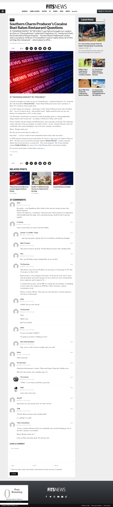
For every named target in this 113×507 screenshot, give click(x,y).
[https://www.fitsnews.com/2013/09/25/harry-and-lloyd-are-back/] (63, 178)
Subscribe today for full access (14, 499)
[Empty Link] (103, 19)
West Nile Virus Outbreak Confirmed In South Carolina (84, 92)
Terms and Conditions (96, 505)
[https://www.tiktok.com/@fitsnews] (66, 497)
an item (33, 101)
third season (54, 138)
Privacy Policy (107, 505)
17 (29, 43)
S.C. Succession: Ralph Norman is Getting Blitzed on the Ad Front (98, 92)
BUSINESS (24, 11)
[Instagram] (55, 497)
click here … (41, 148)
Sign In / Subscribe (105, 11)
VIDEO (61, 11)
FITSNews (14, 43)
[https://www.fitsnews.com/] (56, 7)
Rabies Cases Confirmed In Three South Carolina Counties (85, 72)
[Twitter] (51, 497)
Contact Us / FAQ (85, 505)
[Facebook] (48, 497)
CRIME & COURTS (34, 11)
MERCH (68, 11)
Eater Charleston (15, 151)
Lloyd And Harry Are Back (62, 187)
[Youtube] (59, 497)
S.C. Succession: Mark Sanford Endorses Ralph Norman (97, 72)
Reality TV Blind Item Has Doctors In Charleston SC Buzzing (40, 189)
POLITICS (44, 11)
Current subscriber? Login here (14, 501)
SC (50, 11)
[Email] (63, 497)
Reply (71, 202)
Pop (12, 19)
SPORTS (55, 11)
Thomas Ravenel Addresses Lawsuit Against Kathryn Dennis (19, 189)
